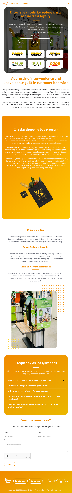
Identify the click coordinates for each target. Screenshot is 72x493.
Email (39, 432)
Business (25, 3)
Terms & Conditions (54, 490)
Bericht (6, 440)
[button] (68, 3)
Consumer (14, 3)
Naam (6, 432)
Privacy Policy (40, 490)
